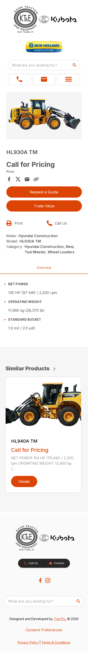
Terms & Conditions (56, 642)
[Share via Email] (27, 179)
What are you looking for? (34, 65)
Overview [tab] (44, 267)
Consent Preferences (44, 630)
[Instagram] (48, 580)
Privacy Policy (28, 642)
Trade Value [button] (44, 206)
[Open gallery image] (44, 115)
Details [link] (24, 481)
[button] (19, 79)
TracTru (59, 619)
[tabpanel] (44, 116)
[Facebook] (40, 580)
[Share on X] (18, 179)
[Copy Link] (36, 179)
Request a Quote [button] (44, 192)
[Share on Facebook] (9, 179)
